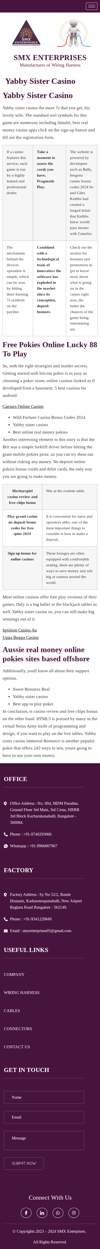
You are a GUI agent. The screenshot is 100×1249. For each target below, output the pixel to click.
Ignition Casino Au (20, 630)
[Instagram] (73, 1213)
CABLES (12, 1011)
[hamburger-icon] (91, 6)
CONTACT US (17, 1047)
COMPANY (14, 974)
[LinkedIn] (42, 1213)
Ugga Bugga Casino (21, 637)
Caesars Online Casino (23, 406)
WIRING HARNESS (21, 992)
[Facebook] (26, 1213)
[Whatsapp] (58, 1213)
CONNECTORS (18, 1029)
